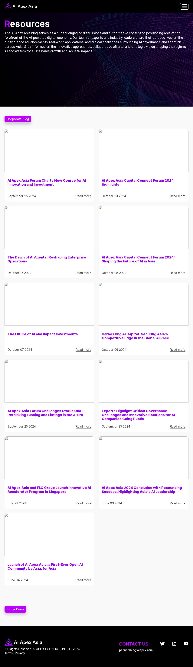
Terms (9, 653)
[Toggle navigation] (184, 6)
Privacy (20, 653)
